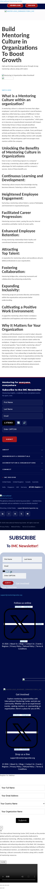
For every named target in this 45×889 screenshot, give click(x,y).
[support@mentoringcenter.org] (2, 592)
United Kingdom (18, 482)
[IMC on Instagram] (15, 513)
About (5, 450)
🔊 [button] (24, 423)
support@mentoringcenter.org (28, 508)
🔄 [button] (18, 423)
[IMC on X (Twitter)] (21, 513)
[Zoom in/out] (1, 885)
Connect (7, 469)
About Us (14, 644)
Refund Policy (15, 527)
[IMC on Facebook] (9, 513)
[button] (20, 17)
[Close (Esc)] (8, 885)
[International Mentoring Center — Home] (22, 497)
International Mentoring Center (11, 1)
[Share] (6, 885)
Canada (28, 482)
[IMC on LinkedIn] (2, 513)
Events (39, 644)
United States (6, 482)
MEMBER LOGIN (15, 5)
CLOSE (3, 862)
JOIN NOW (31, 5)
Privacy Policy (4, 527)
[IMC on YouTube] (27, 513)
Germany (24, 487)
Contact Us (30, 644)
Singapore (11, 487)
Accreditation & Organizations (19, 463)
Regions (5, 646)
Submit (22, 820)
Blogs (21, 644)
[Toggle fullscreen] (3, 885)
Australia (35, 482)
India (4, 487)
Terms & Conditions (28, 527)
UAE (17, 487)
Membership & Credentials (16, 456)
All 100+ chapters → (35, 487)
